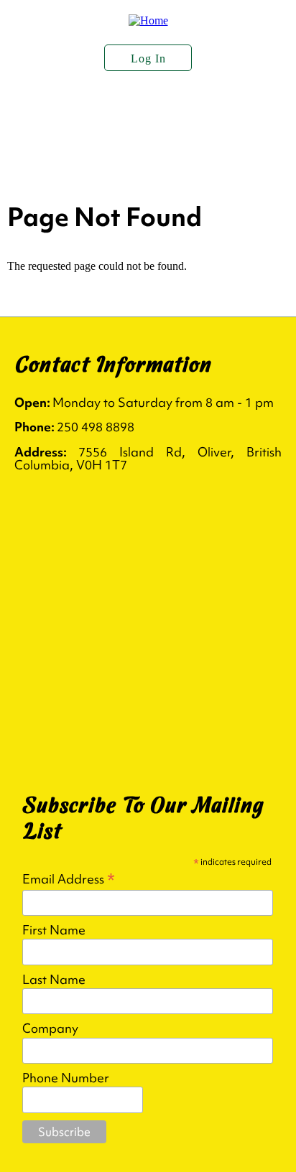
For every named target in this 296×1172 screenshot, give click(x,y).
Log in (148, 58)
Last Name (53, 979)
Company (50, 1028)
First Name (53, 930)
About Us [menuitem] (50, 113)
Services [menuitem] (46, 149)
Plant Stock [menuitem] (159, 113)
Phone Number (65, 1078)
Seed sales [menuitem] (150, 149)
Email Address (68, 878)
